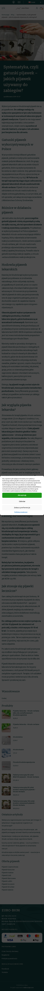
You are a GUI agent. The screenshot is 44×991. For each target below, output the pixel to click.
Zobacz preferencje (22, 508)
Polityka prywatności (20, 512)
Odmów (22, 501)
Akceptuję (22, 495)
